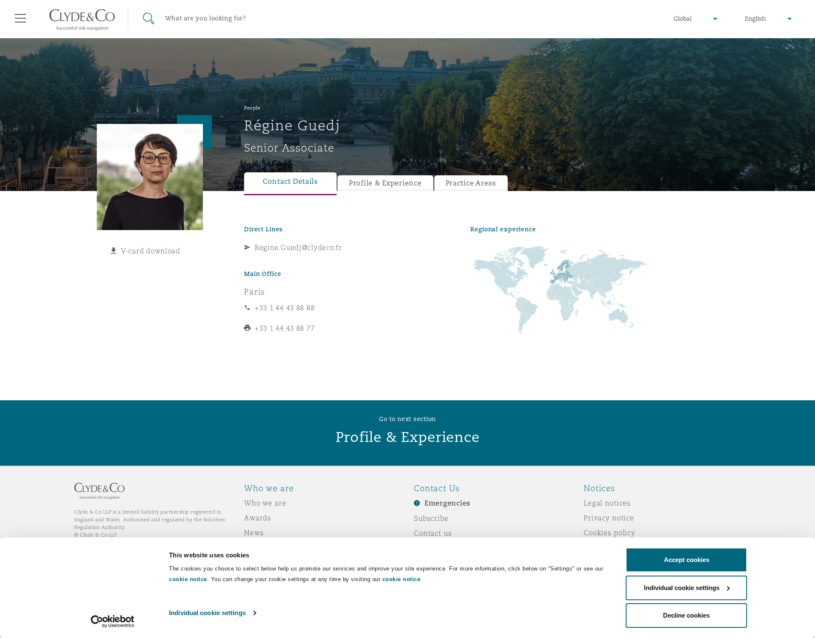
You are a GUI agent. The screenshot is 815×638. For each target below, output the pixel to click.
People (252, 108)
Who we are (265, 503)
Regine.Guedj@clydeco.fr (298, 247)
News (254, 532)
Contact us (433, 533)
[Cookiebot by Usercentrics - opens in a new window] (113, 621)
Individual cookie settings (207, 612)
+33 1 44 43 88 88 (285, 308)
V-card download (150, 251)
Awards (257, 518)
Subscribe (431, 518)
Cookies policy (609, 532)
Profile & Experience (385, 183)
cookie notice (188, 579)
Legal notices (607, 503)
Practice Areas (471, 183)
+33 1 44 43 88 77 (285, 328)
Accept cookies (686, 559)
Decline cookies (686, 615)
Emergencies (447, 503)
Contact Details (290, 181)
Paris (254, 292)
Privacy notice (609, 518)
